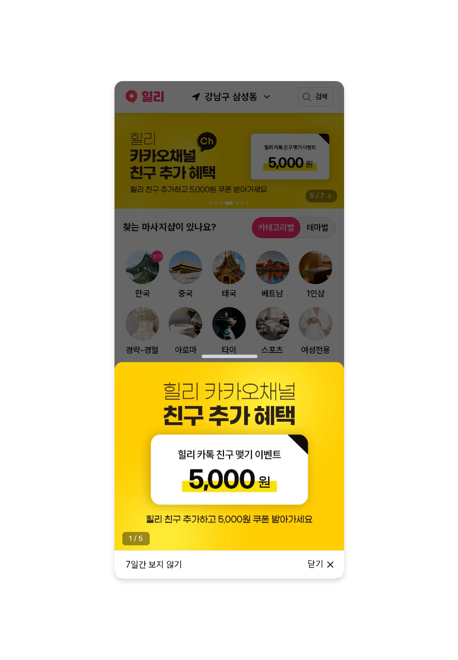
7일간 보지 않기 (154, 564)
